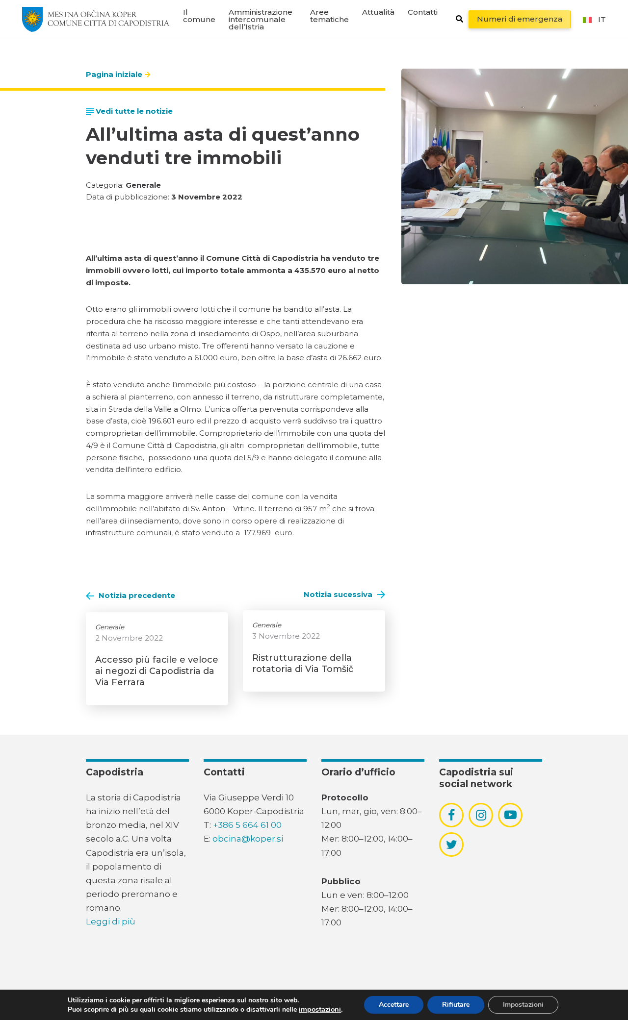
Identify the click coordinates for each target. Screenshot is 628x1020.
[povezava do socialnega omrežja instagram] (481, 815)
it (602, 19)
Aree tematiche (329, 15)
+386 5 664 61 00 (247, 825)
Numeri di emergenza (519, 19)
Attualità (378, 12)
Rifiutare (456, 1004)
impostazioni (320, 1009)
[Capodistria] (95, 19)
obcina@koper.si (247, 839)
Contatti (423, 12)
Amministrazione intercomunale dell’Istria (260, 19)
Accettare (394, 1004)
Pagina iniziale (114, 74)
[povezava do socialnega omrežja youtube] (510, 815)
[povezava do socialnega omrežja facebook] (451, 815)
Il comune (199, 15)
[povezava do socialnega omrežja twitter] (451, 844)
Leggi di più (110, 921)
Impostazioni (523, 1004)
